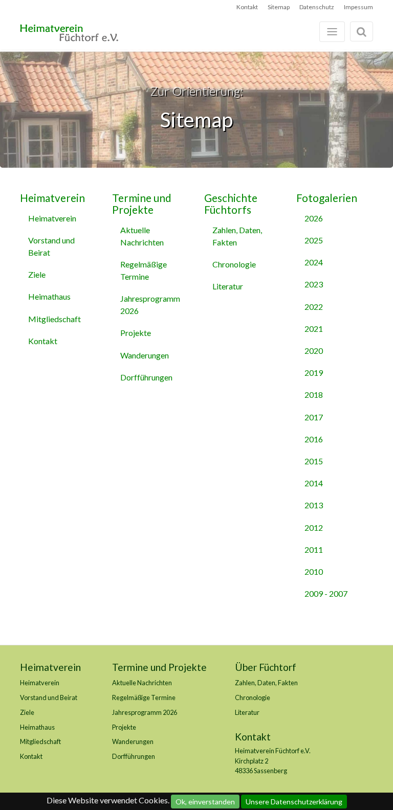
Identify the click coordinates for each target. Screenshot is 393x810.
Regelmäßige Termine (143, 270)
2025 (313, 240)
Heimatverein (52, 197)
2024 (313, 262)
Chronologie (234, 264)
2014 (313, 483)
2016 (313, 439)
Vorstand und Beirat (51, 246)
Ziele (37, 274)
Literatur (227, 286)
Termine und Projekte (141, 203)
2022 (313, 306)
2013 (313, 505)
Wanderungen (144, 355)
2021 (313, 328)
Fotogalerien (326, 197)
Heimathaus (49, 296)
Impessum (358, 7)
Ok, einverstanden (205, 801)
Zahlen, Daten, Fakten (237, 236)
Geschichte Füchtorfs (230, 203)
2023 (313, 284)
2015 (313, 461)
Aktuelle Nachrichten (142, 236)
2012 (313, 527)
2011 (313, 549)
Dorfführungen (146, 377)
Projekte (135, 333)
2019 (313, 372)
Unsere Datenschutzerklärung (294, 801)
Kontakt (247, 7)
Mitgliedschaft (54, 319)
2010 (313, 571)
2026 (313, 218)
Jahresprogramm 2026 (150, 305)
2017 (313, 417)
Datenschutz (316, 7)
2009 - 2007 (325, 593)
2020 (313, 350)
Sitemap (279, 7)
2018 (313, 394)
